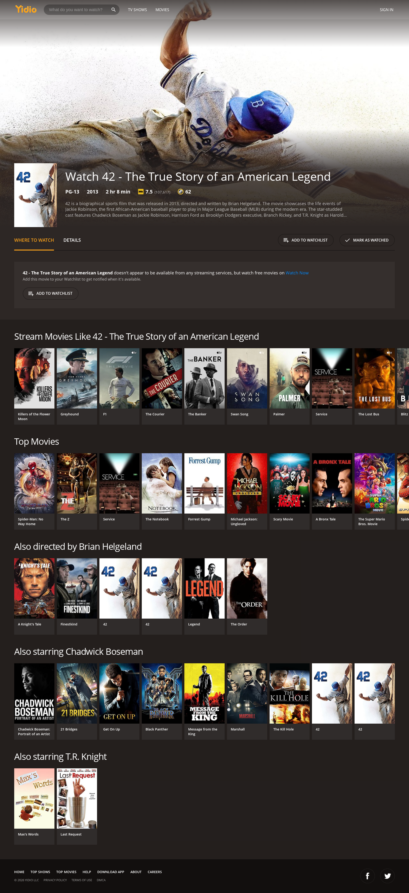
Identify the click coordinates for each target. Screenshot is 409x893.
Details (72, 240)
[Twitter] (387, 876)
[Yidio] (26, 10)
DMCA (101, 880)
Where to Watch (34, 240)
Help (87, 872)
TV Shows (137, 9)
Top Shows (40, 872)
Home (19, 872)
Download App (110, 872)
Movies (162, 9)
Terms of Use (81, 880)
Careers (155, 872)
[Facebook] (367, 876)
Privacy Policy (55, 880)
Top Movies (66, 872)
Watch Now (297, 273)
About (136, 872)
